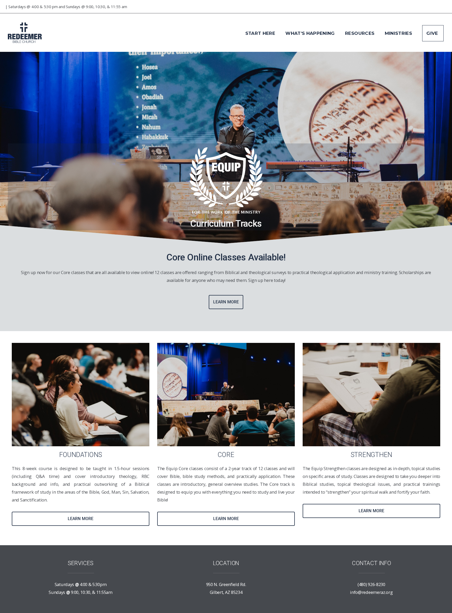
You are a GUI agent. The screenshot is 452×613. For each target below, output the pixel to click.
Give (432, 33)
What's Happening (310, 33)
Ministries (399, 33)
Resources (360, 33)
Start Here (261, 33)
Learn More (226, 301)
